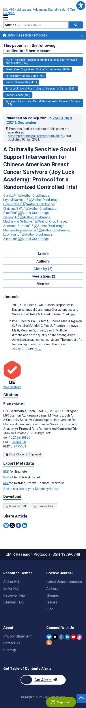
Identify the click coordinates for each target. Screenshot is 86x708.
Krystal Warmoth (15, 200)
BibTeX (8, 477)
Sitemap (9, 650)
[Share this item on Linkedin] (24, 525)
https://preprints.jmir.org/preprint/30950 (36, 136)
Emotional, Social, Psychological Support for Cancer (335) (40, 88)
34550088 (19, 442)
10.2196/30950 (19, 437)
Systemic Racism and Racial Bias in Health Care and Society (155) (43, 103)
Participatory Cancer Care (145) (25, 75)
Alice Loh (10, 239)
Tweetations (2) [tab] (43, 276)
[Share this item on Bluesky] (6, 525)
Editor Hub (11, 588)
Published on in (39, 120)
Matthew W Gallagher (19, 221)
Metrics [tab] (43, 284)
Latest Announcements (64, 582)
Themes (52, 595)
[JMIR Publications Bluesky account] (49, 637)
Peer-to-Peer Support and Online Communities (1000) (38, 69)
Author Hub (11, 582)
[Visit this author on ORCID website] (34, 195)
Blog (49, 609)
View (72, 314)
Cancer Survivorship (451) (21, 82)
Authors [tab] (43, 261)
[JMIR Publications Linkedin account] (67, 637)
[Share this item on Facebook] (18, 525)
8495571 (20, 446)
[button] (81, 5)
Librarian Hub (13, 602)
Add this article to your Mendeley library (30, 489)
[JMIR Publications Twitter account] (55, 637)
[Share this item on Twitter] (12, 525)
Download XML (45, 506)
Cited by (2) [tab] (43, 269)
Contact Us (11, 643)
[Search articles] (76, 25)
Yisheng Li (11, 217)
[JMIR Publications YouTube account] (73, 637)
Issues (51, 602)
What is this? (12, 387)
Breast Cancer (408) (18, 95)
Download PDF (17, 506)
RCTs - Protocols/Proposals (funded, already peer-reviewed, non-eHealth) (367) (42, 61)
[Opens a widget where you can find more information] (61, 702)
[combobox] (45, 25)
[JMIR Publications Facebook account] (61, 637)
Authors (52, 588)
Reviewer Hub (14, 595)
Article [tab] (43, 254)
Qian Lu (10, 195)
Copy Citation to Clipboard (24, 454)
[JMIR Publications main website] (40, 11)
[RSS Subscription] (49, 642)
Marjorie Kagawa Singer (20, 230)
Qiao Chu (10, 213)
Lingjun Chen (13, 204)
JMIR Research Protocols (26, 35)
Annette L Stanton (18, 226)
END (6, 471)
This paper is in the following (29, 48)
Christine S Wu (14, 208)
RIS (6, 483)
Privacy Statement (17, 636)
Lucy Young (12, 234)
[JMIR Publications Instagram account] (79, 637)
